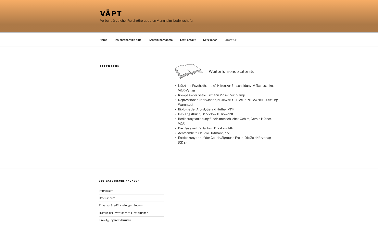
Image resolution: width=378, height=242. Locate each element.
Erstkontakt (188, 39)
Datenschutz (107, 198)
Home (103, 39)
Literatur (230, 39)
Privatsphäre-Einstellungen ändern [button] (121, 205)
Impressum (106, 190)
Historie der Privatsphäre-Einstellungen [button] (123, 212)
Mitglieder (210, 39)
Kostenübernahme (161, 39)
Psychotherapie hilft (128, 39)
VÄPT (111, 13)
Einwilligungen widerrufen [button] (115, 220)
